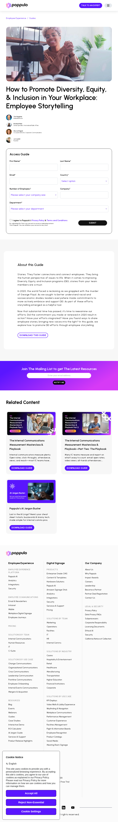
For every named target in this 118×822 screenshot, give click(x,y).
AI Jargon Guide (15, 733)
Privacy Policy (38, 220)
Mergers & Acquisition (18, 692)
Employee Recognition (57, 733)
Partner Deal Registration (96, 594)
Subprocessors (91, 618)
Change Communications (19, 663)
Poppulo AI (12, 576)
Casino (50, 655)
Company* (65, 189)
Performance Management (59, 716)
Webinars (12, 712)
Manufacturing (53, 671)
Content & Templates (56, 577)
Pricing (50, 610)
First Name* (15, 161)
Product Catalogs (54, 737)
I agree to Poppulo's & (40, 220)
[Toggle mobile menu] (108, 5)
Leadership (90, 585)
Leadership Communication (20, 675)
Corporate (51, 688)
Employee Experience (16, 18)
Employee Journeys (17, 617)
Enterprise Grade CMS (57, 573)
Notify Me (59, 382)
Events (11, 708)
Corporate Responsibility (96, 622)
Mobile (11, 609)
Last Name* (65, 161)
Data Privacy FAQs (93, 614)
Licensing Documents (94, 626)
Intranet (12, 605)
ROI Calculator (14, 729)
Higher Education (54, 680)
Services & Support (17, 737)
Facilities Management (57, 725)
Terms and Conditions (57, 220)
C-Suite (12, 651)
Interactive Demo (16, 725)
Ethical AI (89, 630)
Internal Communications (19, 639)
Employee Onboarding (18, 684)
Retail (49, 663)
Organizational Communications (23, 667)
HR (48, 639)
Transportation (53, 675)
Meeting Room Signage (57, 745)
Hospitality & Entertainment (59, 659)
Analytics (12, 580)
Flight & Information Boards (59, 729)
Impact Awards (91, 577)
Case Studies (14, 720)
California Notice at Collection (98, 639)
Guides (32, 18)
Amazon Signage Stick (57, 590)
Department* (16, 202)
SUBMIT (92, 223)
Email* (12, 175)
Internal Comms (54, 643)
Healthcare (52, 667)
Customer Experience (57, 720)
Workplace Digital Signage (20, 613)
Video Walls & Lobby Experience (61, 704)
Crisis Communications (18, 671)
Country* (64, 175)
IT (9, 647)
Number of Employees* (20, 189)
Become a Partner (93, 590)
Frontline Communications (20, 680)
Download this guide (33, 335)
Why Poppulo (90, 573)
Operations (52, 626)
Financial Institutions (56, 684)
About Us (89, 569)
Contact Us (90, 598)
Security (12, 588)
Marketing (51, 622)
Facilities (50, 630)
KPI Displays (52, 700)
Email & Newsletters (17, 601)
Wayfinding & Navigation (57, 708)
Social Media (52, 741)
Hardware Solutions (55, 581)
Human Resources (16, 643)
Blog (10, 704)
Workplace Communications (59, 712)
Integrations (13, 584)
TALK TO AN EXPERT (90, 5)
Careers (89, 581)
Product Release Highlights (20, 741)
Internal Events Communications (23, 688)
